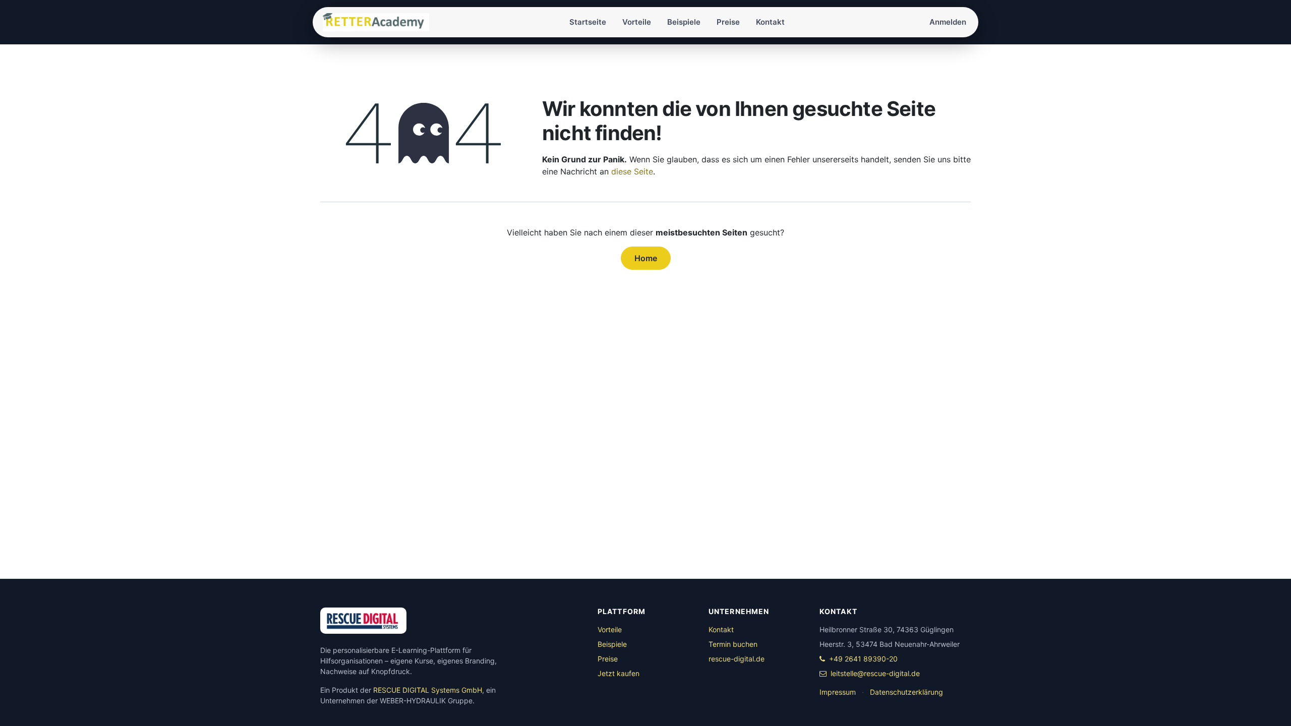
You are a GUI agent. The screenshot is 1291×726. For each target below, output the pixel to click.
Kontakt (721, 629)
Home (645, 258)
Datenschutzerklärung (906, 692)
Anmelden (947, 22)
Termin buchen (733, 644)
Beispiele (612, 644)
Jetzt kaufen (618, 673)
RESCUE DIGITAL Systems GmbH (427, 690)
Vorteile (610, 629)
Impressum (837, 692)
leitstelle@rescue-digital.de (875, 673)
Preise (608, 658)
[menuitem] (587, 22)
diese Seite (632, 171)
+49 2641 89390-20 (863, 658)
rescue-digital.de (737, 658)
